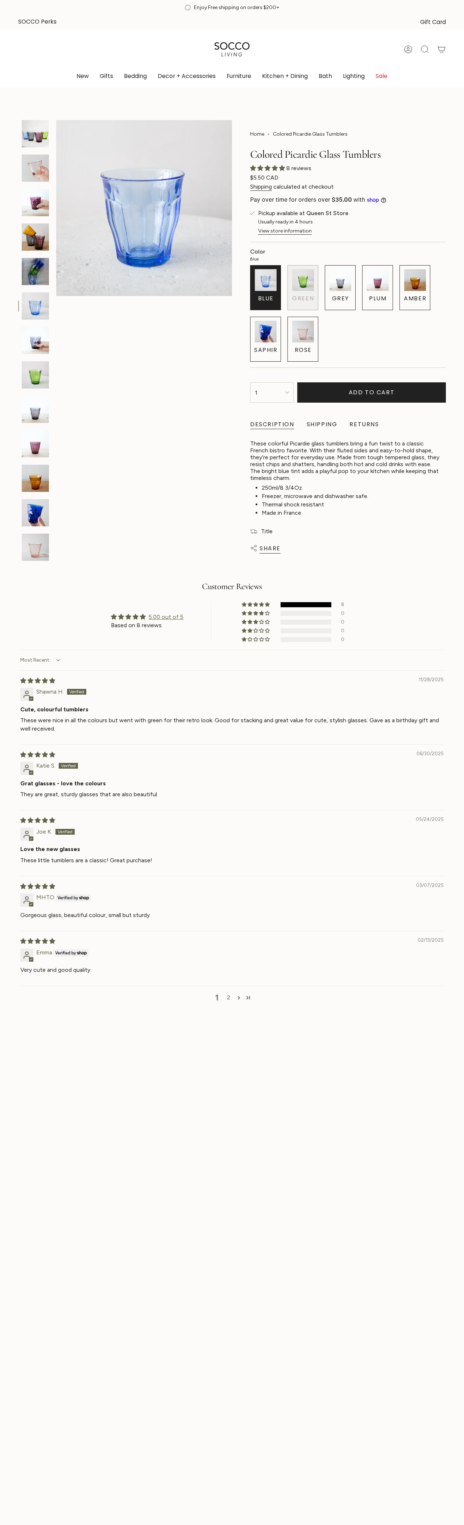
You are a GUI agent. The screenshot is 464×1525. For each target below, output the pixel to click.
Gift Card (433, 22)
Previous (56, 208)
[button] (106, 76)
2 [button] (228, 997)
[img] (37, 680)
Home (257, 134)
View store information (285, 231)
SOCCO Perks (37, 21)
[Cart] (441, 49)
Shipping (261, 186)
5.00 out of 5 (166, 616)
